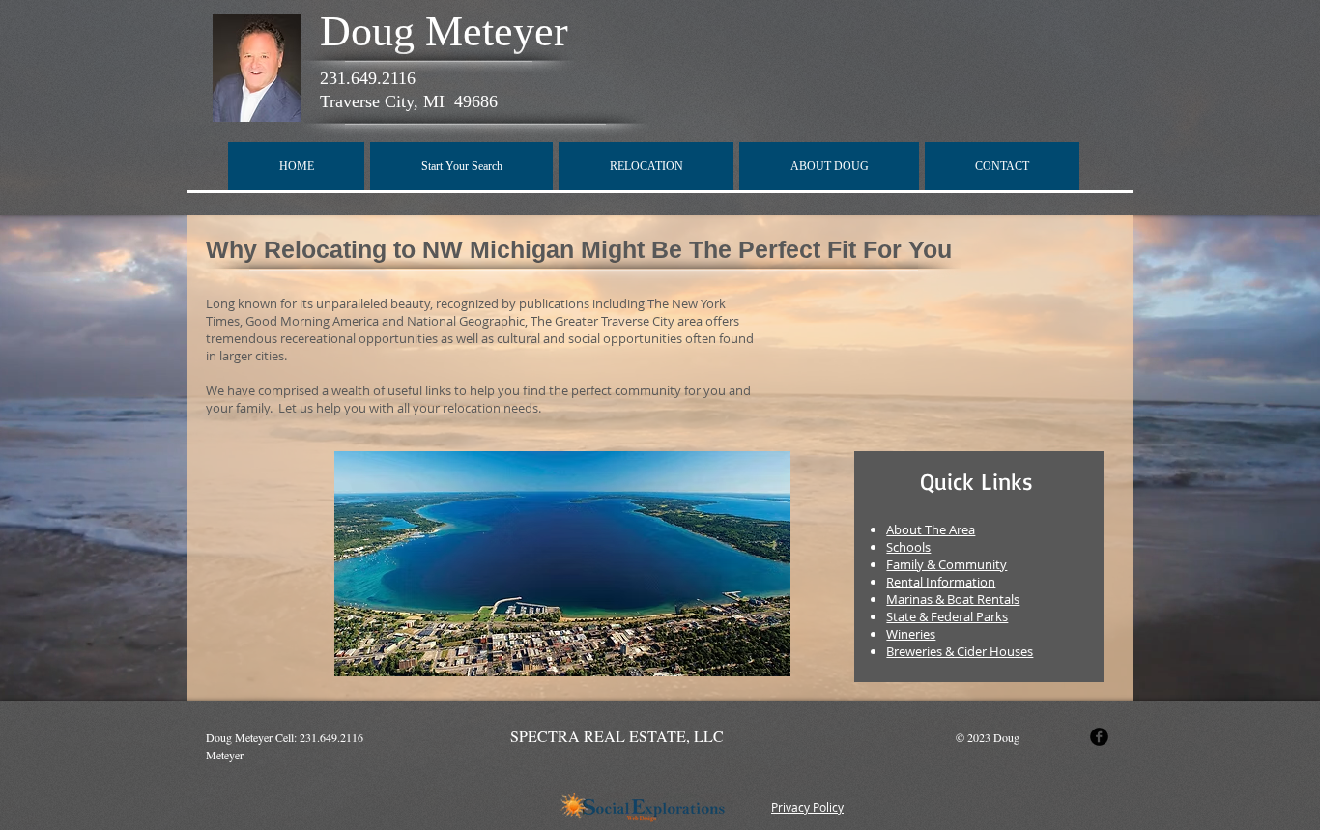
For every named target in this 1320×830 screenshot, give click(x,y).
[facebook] (1099, 737)
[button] (461, 166)
